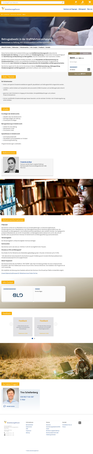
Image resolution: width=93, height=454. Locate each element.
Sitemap (28, 433)
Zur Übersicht (6, 14)
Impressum (28, 430)
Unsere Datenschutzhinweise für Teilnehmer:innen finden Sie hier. (19, 273)
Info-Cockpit (33, 47)
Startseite (19, 14)
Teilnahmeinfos (24, 47)
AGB (27, 429)
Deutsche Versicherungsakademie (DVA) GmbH (53, 427)
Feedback (41, 47)
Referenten (15, 47)
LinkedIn (80, 422)
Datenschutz (29, 427)
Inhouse (85, 53)
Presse (64, 427)
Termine (74, 53)
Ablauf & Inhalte (6, 47)
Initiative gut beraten (51, 434)
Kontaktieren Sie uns (67, 425)
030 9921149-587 (27, 396)
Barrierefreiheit (29, 425)
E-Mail (22, 399)
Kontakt (48, 47)
